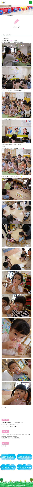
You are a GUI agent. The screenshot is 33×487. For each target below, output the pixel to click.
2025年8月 (9, 436)
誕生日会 (3, 445)
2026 (3, 437)
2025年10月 (27, 434)
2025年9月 (4, 436)
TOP (2, 15)
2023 (12, 437)
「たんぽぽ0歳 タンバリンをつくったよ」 (11, 424)
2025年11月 (21, 434)
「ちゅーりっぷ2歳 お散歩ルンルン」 (10, 426)
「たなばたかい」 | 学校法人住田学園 (11, 2)
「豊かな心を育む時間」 (19, 422)
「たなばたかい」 (7, 35)
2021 (18, 437)
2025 (6, 437)
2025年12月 (15, 434)
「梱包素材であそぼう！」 (7, 422)
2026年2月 (4, 434)
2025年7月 (15, 436)
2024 (9, 437)
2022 (15, 437)
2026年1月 (9, 434)
